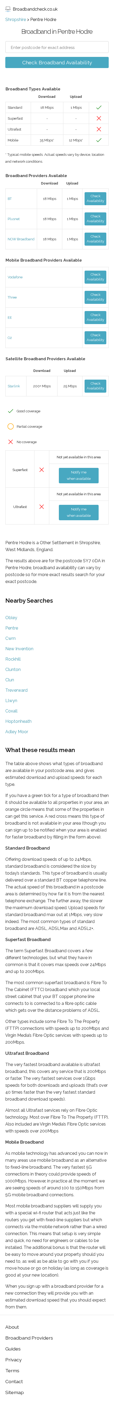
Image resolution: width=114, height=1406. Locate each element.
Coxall (11, 711)
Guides (13, 1349)
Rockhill (13, 659)
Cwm (10, 638)
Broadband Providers (29, 1338)
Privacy (13, 1359)
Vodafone (15, 277)
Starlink (14, 386)
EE (10, 318)
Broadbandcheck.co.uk (35, 9)
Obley (11, 617)
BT (10, 199)
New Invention (19, 648)
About (12, 1327)
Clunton (13, 669)
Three (12, 297)
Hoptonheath (18, 721)
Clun (9, 679)
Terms (12, 1370)
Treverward (16, 690)
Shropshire (15, 19)
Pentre (11, 628)
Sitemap (14, 1392)
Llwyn (11, 700)
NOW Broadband (21, 239)
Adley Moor (16, 731)
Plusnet (14, 219)
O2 (10, 338)
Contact (14, 1381)
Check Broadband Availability (57, 62)
